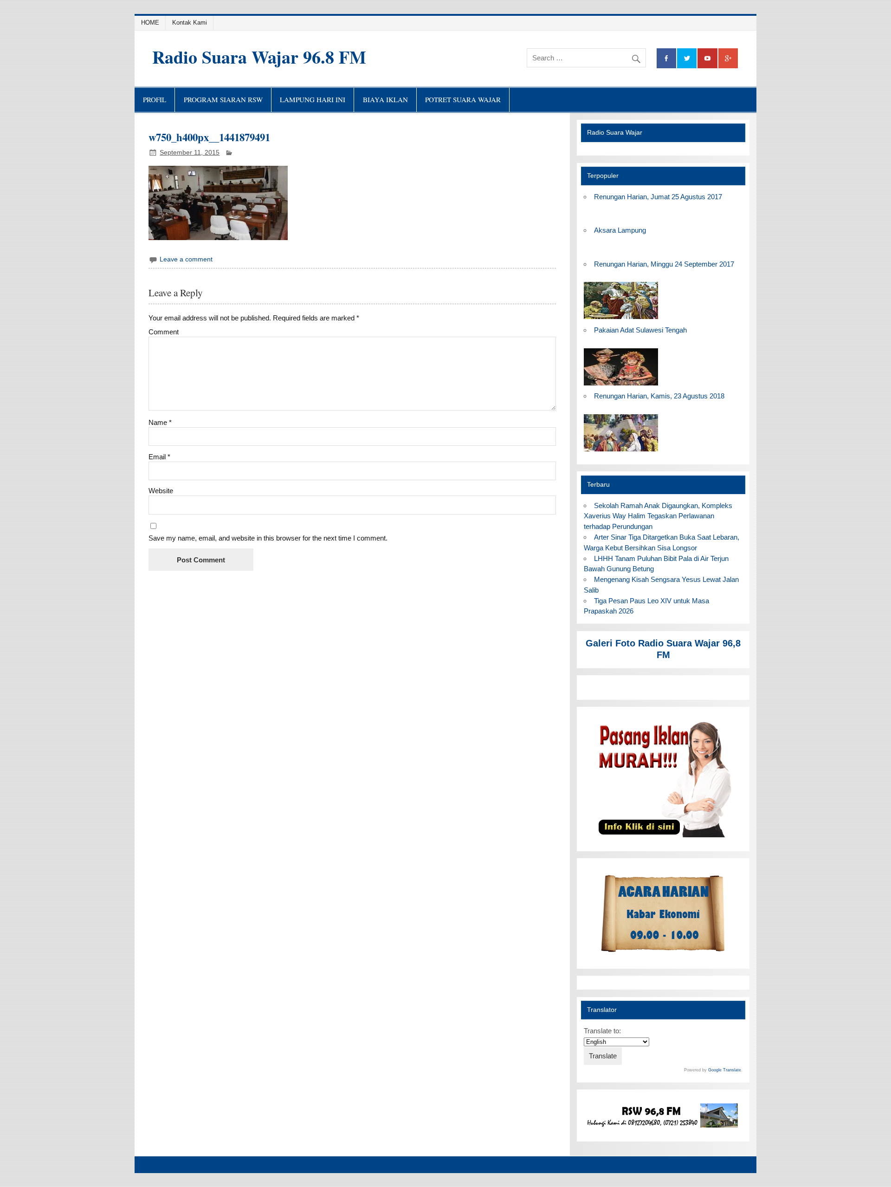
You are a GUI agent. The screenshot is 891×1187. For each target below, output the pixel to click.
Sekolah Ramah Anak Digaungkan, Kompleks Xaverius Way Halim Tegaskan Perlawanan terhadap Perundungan (658, 516)
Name (160, 422)
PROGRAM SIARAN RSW (223, 99)
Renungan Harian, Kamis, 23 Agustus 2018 (659, 396)
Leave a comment (186, 259)
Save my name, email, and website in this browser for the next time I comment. (267, 538)
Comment (163, 331)
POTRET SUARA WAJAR (463, 99)
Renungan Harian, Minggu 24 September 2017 (664, 264)
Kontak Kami (189, 22)
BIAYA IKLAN (385, 99)
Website (160, 490)
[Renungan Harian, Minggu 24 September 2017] (621, 319)
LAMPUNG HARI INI (312, 99)
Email (159, 456)
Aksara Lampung (620, 230)
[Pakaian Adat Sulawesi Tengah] (621, 386)
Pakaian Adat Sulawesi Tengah (640, 330)
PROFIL (154, 99)
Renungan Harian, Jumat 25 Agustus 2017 (658, 197)
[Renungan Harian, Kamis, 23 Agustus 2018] (621, 452)
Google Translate (724, 1070)
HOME (150, 22)
